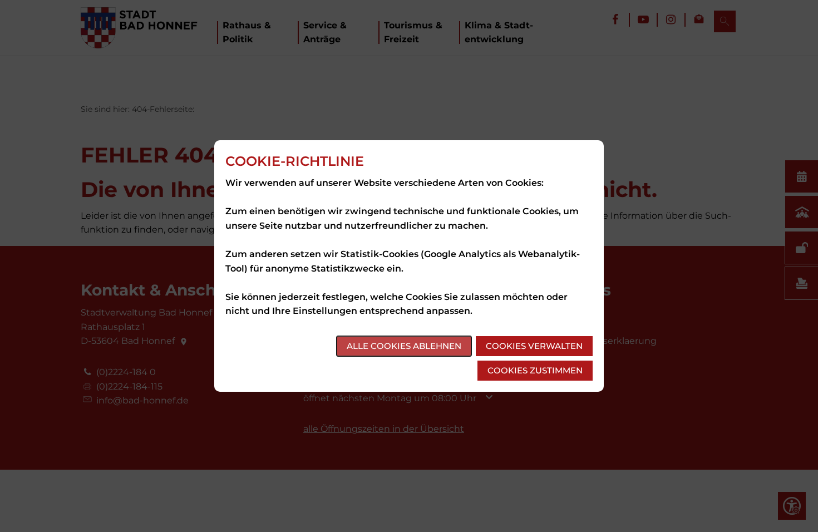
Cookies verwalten (534, 346)
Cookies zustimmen (535, 370)
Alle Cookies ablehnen (404, 346)
